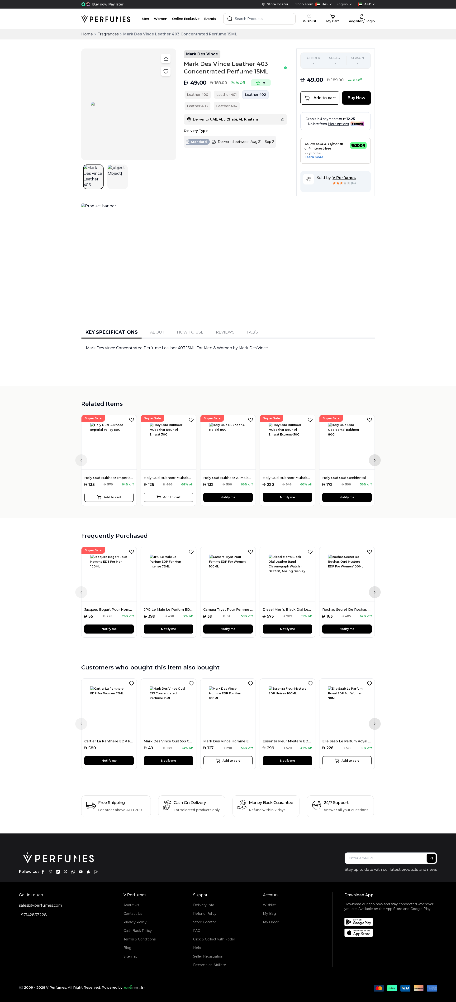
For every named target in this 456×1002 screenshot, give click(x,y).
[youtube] (81, 872)
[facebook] (43, 872)
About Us (131, 905)
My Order (271, 922)
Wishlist (269, 905)
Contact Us (133, 913)
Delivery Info (203, 905)
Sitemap (131, 956)
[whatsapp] (73, 872)
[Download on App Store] (392, 933)
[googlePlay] (96, 872)
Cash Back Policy (138, 931)
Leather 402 (255, 94)
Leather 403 (197, 106)
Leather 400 (197, 94)
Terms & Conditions (140, 939)
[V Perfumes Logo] (105, 19)
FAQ (196, 931)
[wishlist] (132, 419)
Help (197, 948)
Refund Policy (204, 913)
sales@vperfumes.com (40, 905)
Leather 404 (226, 106)
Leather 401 (226, 94)
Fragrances (108, 34)
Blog (127, 948)
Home (87, 34)
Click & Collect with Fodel (214, 939)
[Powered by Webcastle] (134, 987)
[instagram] (50, 872)
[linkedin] (58, 872)
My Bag (269, 913)
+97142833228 (33, 915)
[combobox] (323, 4)
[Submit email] (431, 858)
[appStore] (88, 872)
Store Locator (204, 922)
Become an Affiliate (209, 965)
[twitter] (65, 872)
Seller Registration (208, 956)
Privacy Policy (135, 922)
